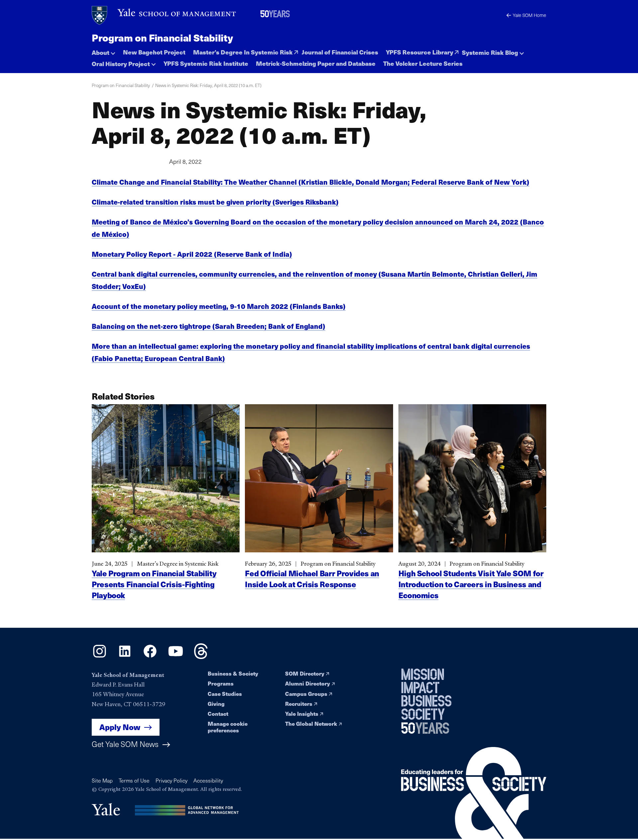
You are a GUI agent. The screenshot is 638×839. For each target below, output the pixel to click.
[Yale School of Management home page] (164, 15)
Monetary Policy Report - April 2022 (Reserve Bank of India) (192, 254)
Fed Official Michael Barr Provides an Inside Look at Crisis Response (312, 579)
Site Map (102, 780)
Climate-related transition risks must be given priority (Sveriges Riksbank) (215, 202)
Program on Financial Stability (162, 38)
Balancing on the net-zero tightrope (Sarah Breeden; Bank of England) (208, 326)
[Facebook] (150, 657)
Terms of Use (134, 780)
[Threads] (201, 657)
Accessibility (208, 780)
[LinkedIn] (125, 657)
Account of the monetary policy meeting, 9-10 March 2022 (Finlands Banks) (219, 306)
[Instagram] (99, 657)
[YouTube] (175, 657)
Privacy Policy (171, 780)
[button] (103, 50)
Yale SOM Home (529, 15)
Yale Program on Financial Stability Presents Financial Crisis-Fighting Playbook (154, 584)
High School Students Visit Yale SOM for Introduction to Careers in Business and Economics (471, 584)
